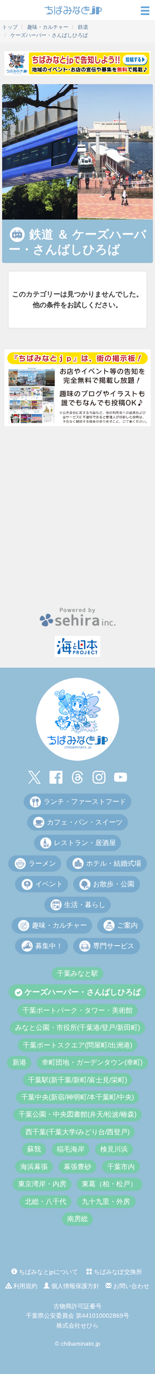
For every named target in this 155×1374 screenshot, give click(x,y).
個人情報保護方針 (74, 1285)
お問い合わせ (130, 1285)
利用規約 (24, 1285)
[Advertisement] (77, 516)
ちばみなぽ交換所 (117, 1271)
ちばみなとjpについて (47, 1271)
